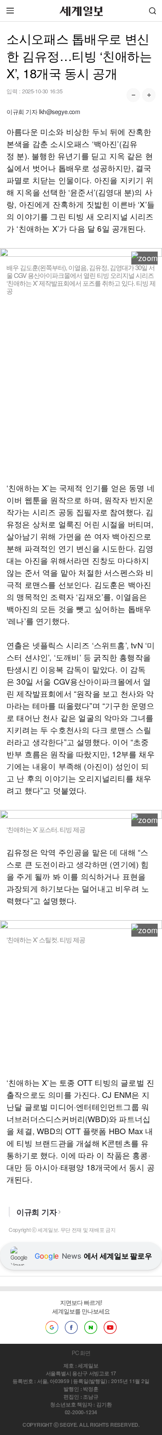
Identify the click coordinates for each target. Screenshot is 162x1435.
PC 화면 (81, 1353)
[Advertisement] (81, 388)
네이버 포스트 (90, 1327)
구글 (51, 1327)
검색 (152, 10)
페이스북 (71, 1327)
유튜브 (110, 1327)
